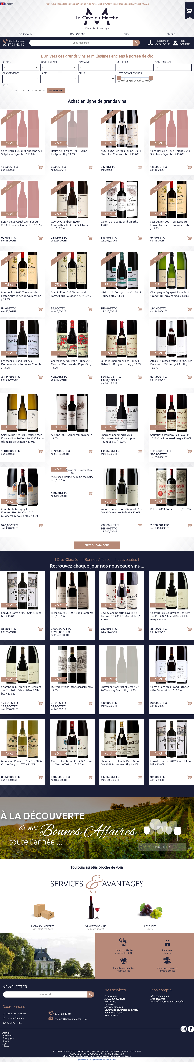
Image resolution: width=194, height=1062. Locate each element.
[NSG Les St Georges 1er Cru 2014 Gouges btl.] (122, 288)
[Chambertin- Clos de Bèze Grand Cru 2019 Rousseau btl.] (122, 756)
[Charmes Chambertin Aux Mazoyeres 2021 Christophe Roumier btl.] (122, 430)
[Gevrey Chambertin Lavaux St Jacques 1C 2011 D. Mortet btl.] (122, 608)
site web (99, 1059)
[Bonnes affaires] (162, 835)
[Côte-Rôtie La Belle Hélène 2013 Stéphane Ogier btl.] (171, 146)
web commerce (107, 1059)
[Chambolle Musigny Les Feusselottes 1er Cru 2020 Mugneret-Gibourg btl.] (22, 504)
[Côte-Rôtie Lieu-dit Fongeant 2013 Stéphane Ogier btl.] (22, 146)
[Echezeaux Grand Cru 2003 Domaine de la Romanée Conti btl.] (22, 356)
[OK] (136, 43)
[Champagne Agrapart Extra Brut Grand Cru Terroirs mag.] (171, 288)
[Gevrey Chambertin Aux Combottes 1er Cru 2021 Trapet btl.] (72, 217)
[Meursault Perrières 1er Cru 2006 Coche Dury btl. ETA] (22, 756)
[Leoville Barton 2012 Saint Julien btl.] (171, 756)
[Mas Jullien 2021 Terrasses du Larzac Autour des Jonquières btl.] (171, 217)
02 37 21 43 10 (63, 1013)
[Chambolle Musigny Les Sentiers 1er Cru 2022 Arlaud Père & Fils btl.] (22, 682)
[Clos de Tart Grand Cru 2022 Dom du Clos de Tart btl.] (72, 756)
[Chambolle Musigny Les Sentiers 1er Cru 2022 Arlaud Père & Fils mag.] (171, 608)
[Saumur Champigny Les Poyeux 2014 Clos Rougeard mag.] (122, 356)
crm (114, 1059)
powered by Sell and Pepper (87, 1059)
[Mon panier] (189, 10)
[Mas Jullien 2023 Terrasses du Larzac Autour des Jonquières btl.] (22, 288)
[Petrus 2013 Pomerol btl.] (172, 504)
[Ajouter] (40, 167)
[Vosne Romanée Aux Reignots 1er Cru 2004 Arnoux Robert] (122, 504)
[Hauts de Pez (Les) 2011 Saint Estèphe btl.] (72, 146)
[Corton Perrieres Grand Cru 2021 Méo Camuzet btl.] (171, 682)
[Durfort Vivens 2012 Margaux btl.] (72, 682)
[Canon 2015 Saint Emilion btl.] (121, 217)
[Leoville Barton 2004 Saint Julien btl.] (22, 608)
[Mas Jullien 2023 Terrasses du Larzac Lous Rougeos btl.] (72, 288)
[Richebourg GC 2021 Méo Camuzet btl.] (72, 608)
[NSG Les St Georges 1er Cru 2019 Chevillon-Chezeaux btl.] (121, 146)
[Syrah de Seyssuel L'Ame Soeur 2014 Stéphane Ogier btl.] (22, 217)
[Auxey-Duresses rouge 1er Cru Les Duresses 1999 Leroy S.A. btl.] (172, 356)
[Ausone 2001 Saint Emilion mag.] (72, 430)
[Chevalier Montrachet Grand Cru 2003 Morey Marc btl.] (121, 682)
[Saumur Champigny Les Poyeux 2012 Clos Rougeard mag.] (171, 430)
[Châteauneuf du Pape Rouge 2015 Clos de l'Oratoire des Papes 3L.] (72, 356)
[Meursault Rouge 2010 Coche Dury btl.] (72, 472)
